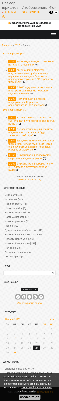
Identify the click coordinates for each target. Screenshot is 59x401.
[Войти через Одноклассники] (41, 297)
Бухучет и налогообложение (21, 230)
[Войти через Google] (35, 297)
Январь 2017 (12, 319)
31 (14, 352)
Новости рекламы (15, 221)
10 (14, 338)
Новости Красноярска (17, 243)
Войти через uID (29, 289)
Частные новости (15, 217)
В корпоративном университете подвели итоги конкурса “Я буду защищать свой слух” (30, 132)
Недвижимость (13, 203)
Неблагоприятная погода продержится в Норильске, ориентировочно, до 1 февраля (27, 102)
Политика (10, 247)
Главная (7, 45)
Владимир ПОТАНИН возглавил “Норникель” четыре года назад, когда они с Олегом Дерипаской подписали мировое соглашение (31, 145)
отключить (31, 12)
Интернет (10, 195)
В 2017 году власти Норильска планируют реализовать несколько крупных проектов (30, 90)
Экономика (11, 199)
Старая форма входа (29, 303)
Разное (9, 225)
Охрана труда (13, 256)
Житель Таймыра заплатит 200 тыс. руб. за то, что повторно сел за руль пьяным (31, 120)
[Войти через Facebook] (23, 297)
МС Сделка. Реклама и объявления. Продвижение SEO (29, 24)
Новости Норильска (16, 239)
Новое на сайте (14, 208)
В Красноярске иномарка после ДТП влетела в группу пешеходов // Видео (30, 166)
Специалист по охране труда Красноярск (28, 373)
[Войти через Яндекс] (29, 297)
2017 (17, 45)
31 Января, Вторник (14, 53)
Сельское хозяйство (16, 252)
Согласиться (29, 397)
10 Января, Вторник (14, 109)
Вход (38, 179)
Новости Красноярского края (21, 234)
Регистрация (25, 179)
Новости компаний (15, 212)
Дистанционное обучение (19, 368)
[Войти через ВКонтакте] (18, 297)
